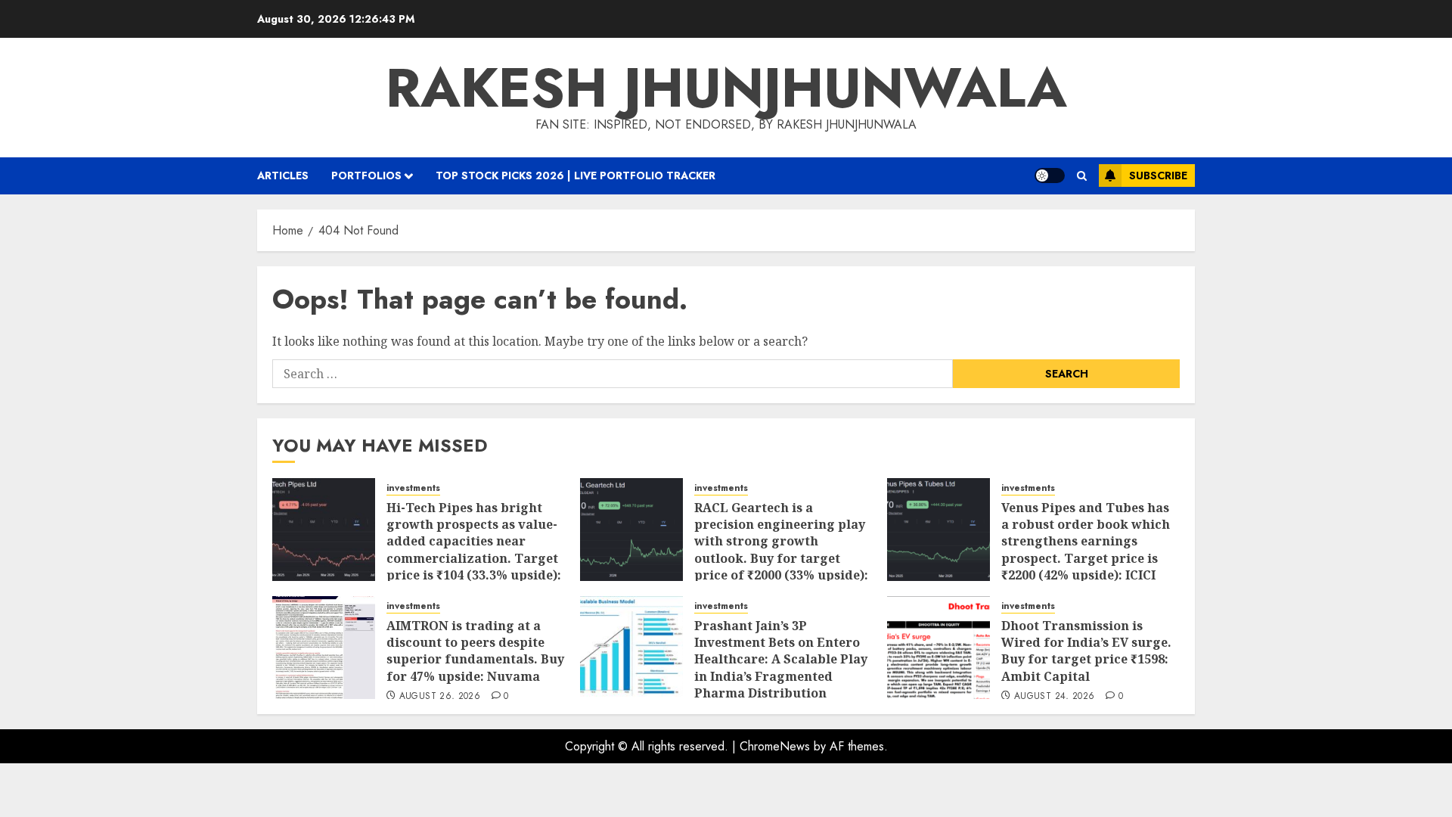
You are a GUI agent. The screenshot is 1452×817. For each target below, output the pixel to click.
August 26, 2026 (439, 697)
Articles (283, 175)
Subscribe (1158, 175)
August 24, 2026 (1054, 697)
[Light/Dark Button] (1050, 175)
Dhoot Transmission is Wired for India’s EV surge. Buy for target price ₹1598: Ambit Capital (1086, 651)
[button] (1081, 176)
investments (413, 488)
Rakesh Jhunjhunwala (726, 87)
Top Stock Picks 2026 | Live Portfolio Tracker (575, 175)
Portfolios (366, 175)
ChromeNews (775, 746)
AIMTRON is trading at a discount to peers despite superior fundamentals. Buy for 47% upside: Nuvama (475, 651)
